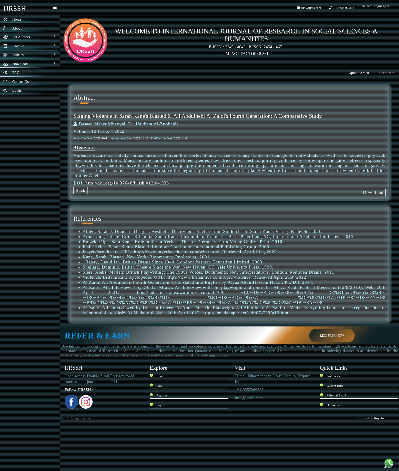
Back (80, 190)
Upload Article (359, 73)
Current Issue (335, 385)
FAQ (159, 385)
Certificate (386, 73)
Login (160, 405)
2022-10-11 (102, 138)
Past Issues (333, 376)
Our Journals (334, 405)
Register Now (332, 335)
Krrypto (379, 418)
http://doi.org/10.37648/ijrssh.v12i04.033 (127, 183)
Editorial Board (336, 395)
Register (162, 395)
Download (373, 192)
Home (160, 376)
